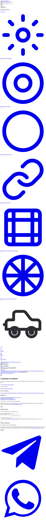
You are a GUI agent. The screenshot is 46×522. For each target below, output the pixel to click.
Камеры (5, 370)
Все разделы (2, 11)
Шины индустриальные (24, 370)
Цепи (12, 370)
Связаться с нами (3, 399)
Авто (30, 370)
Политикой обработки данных (16, 404)
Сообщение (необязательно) (5, 417)
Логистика (11, 362)
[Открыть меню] (14, 368)
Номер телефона (3, 414)
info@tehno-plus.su (10, 373)
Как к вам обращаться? (4, 413)
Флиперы (9, 370)
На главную (4, 384)
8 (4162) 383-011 (3, 373)
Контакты (2, 388)
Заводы (36, 370)
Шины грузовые (17, 370)
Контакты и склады (17, 362)
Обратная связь (5, 368)
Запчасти (2, 370)
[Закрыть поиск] (1, 5)
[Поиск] (11, 368)
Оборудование (41, 370)
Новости (7, 362)
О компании (2, 362)
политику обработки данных (12, 418)
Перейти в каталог (10, 384)
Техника (33, 370)
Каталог (3, 7)
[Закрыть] (1, 407)
